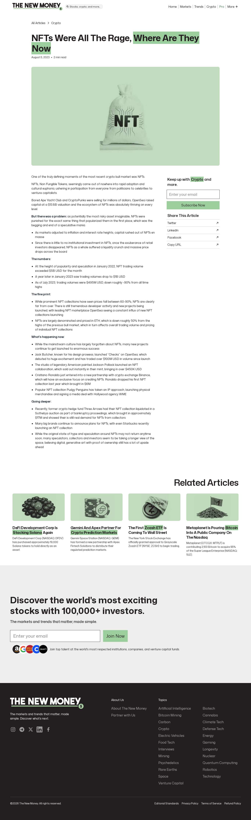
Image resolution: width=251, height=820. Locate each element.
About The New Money (129, 708)
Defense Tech (213, 728)
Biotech (209, 708)
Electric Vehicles (171, 735)
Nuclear (209, 756)
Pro (221, 6)
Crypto (211, 6)
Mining (163, 756)
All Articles (38, 23)
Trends (198, 6)
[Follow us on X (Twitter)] (30, 729)
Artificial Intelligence (174, 708)
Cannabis (210, 715)
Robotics (210, 769)
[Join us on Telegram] (21, 729)
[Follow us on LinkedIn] (39, 729)
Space (163, 776)
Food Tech (166, 742)
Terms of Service (211, 803)
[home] (37, 6)
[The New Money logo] (47, 703)
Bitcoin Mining (170, 715)
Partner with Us (123, 715)
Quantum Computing (220, 762)
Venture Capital (171, 783)
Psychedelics (168, 762)
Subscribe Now (193, 205)
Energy (208, 735)
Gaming (209, 742)
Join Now (115, 636)
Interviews (166, 749)
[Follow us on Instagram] (13, 729)
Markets (185, 6)
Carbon (164, 722)
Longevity (210, 749)
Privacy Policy (190, 803)
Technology (212, 776)
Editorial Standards (167, 803)
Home (172, 6)
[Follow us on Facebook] (48, 729)
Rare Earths (167, 769)
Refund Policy (232, 803)
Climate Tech (213, 722)
